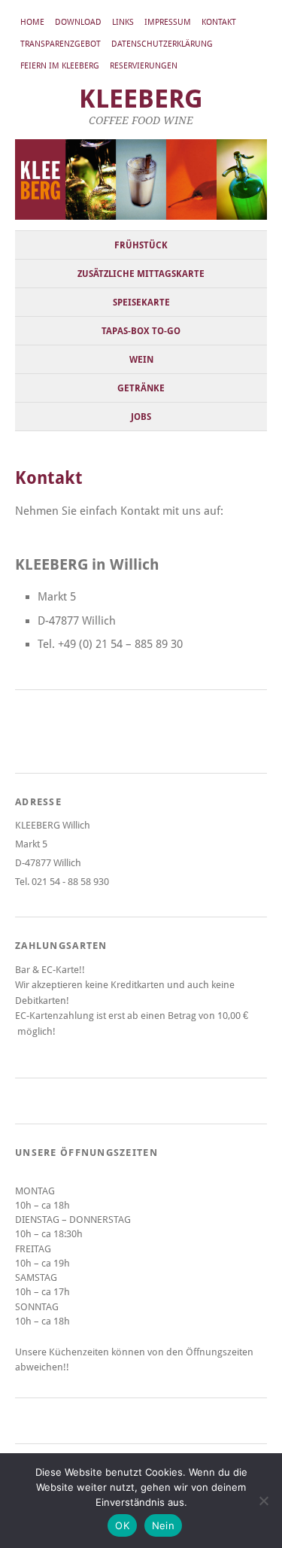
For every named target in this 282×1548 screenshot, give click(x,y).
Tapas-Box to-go (141, 331)
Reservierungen (143, 66)
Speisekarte (141, 302)
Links (123, 22)
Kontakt (219, 22)
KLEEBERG (141, 99)
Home (32, 22)
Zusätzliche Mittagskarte (141, 274)
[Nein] (263, 1500)
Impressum (167, 22)
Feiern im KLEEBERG (59, 66)
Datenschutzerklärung (162, 44)
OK (122, 1525)
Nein (163, 1525)
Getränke (141, 388)
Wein (141, 359)
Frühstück (141, 245)
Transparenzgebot (60, 44)
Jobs (141, 417)
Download (78, 22)
